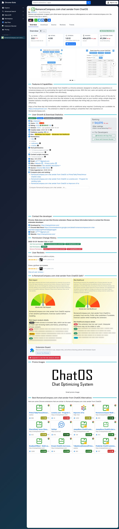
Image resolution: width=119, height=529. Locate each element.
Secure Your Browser (43, 353)
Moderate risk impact (42, 134)
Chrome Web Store (106, 31)
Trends (71, 25)
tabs (32, 139)
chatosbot (34, 12)
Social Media (58, 118)
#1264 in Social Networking (100, 128)
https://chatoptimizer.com (38, 109)
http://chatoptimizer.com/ (50, 225)
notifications (35, 143)
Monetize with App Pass (104, 135)
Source (53, 25)
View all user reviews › (36, 272)
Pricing (7, 29)
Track (44, 31)
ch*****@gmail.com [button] (42, 161)
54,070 (101, 122)
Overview (33, 25)
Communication (49, 118)
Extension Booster (10, 26)
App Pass (8, 22)
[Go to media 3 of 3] (75, 80)
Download (44, 25)
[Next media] (114, 64)
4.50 (43, 125)
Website (38, 163)
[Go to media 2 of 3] (72, 80)
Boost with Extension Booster (104, 139)
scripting (34, 145)
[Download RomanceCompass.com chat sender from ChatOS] (72, 40)
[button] (112, 2)
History (7, 34)
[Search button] (88, 2)
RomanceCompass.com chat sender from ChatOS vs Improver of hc (55, 183)
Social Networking (44, 12)
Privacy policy (50, 163)
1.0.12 (39, 128)
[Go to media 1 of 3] (70, 80)
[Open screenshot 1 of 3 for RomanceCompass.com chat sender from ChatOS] (51, 63)
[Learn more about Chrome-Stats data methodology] (52, 168)
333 (37, 123)
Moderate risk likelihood (60, 134)
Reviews (63, 25)
